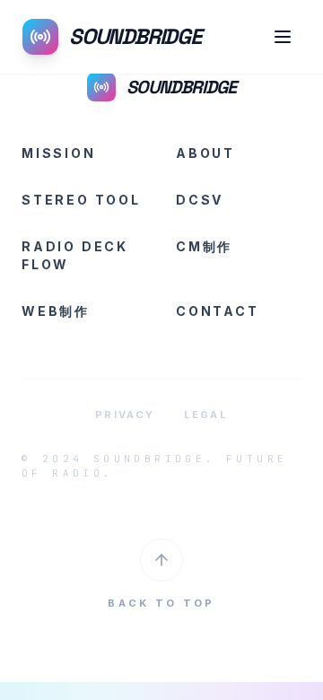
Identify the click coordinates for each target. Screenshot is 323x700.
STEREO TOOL (81, 199)
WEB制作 (56, 311)
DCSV (199, 199)
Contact (217, 311)
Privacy (124, 414)
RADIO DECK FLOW (75, 255)
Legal (206, 414)
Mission (59, 153)
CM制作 (204, 246)
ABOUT (205, 153)
